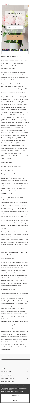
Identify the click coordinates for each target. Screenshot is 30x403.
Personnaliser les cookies (17, 391)
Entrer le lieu (15, 24)
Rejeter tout (15, 395)
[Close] (26, 7)
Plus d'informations (6, 391)
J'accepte (15, 400)
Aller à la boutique (15, 37)
